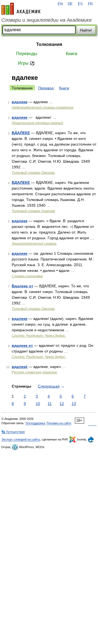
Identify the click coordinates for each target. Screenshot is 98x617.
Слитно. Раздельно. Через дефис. (39, 336)
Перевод (46, 88)
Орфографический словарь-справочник (43, 107)
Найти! (86, 30)
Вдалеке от (22, 286)
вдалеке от (22, 345)
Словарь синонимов (27, 276)
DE (70, 4)
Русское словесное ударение (34, 372)
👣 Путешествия (13, 431)
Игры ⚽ (26, 63)
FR (90, 4)
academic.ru (21, 9)
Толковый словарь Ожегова (33, 173)
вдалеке (19, 102)
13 (74, 403)
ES (80, 4)
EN (60, 4)
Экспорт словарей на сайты (20, 439)
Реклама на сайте (59, 423)
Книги (71, 53)
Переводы (26, 53)
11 (50, 403)
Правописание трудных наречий (37, 123)
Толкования (49, 44)
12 (62, 403)
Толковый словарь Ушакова (33, 211)
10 (38, 403)
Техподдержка (35, 423)
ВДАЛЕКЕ (21, 133)
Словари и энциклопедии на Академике (46, 20)
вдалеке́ (19, 366)
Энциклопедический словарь (34, 243)
